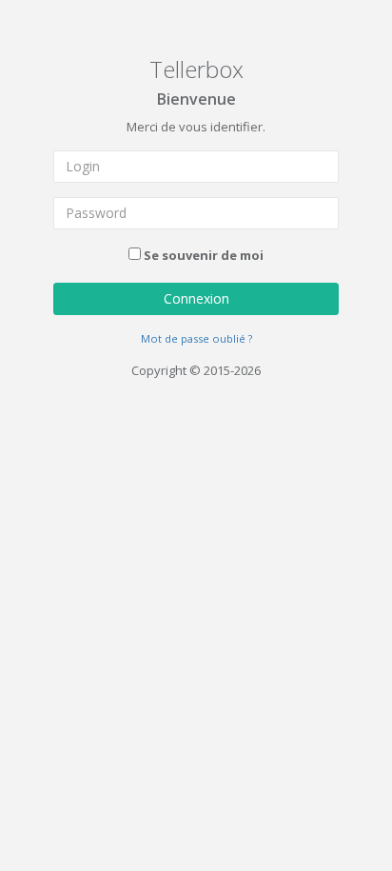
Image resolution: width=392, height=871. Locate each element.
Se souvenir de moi (204, 255)
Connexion (196, 298)
